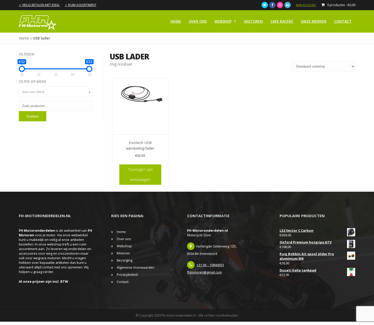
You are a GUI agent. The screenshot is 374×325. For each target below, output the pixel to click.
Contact (343, 21)
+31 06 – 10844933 (210, 265)
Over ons (198, 21)
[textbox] (55, 91)
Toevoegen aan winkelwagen (140, 174)
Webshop (223, 21)
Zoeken (32, 116)
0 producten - (341, 5)
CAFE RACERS (281, 21)
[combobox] (56, 91)
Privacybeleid (127, 274)
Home (175, 21)
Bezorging (124, 260)
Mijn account (306, 5)
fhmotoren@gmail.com (204, 272)
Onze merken (313, 21)
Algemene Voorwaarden (135, 267)
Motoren (253, 21)
